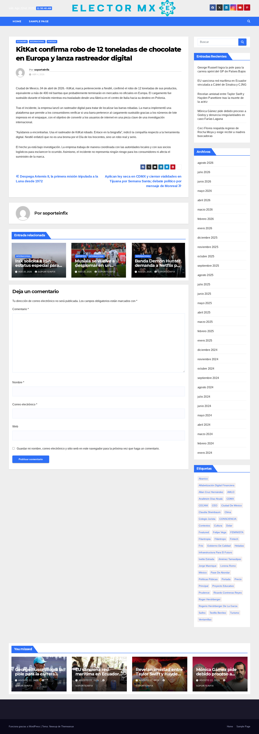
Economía (22, 42)
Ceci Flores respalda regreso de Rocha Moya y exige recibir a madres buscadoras (221, 132)
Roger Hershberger (209, 599)
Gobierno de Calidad (219, 545)
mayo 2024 (205, 415)
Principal (203, 586)
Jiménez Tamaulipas (229, 559)
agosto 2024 (205, 387)
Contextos (204, 525)
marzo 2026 (205, 209)
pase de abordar (220, 572)
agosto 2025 (205, 275)
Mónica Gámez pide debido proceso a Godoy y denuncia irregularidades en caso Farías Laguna (222, 115)
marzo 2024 (205, 434)
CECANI (203, 505)
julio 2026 (204, 172)
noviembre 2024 (208, 359)
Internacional (37, 42)
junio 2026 (204, 181)
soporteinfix (41, 69)
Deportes (81, 256)
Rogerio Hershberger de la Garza (218, 606)
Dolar (229, 525)
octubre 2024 (206, 368)
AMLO (230, 492)
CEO (214, 505)
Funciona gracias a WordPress (25, 726)
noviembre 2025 (208, 246)
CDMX (230, 498)
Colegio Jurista (207, 518)
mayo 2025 (205, 303)
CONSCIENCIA (227, 518)
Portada (52, 42)
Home (17, 21)
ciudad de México (231, 505)
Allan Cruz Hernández (211, 492)
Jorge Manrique (207, 565)
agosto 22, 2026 (28, 680)
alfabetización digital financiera (216, 485)
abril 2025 (204, 312)
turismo (234, 612)
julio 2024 (204, 396)
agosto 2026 (205, 162)
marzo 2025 (205, 321)
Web (15, 426)
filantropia (205, 539)
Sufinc (202, 612)
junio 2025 (204, 293)
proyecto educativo (223, 586)
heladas (239, 545)
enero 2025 (205, 340)
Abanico (203, 478)
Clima (228, 512)
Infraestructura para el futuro (215, 552)
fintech (234, 539)
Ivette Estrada (206, 559)
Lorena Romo (228, 565)
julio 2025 (204, 284)
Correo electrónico (24, 404)
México (203, 572)
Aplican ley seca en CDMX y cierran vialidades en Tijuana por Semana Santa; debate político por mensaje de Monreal (143, 181)
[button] (248, 21)
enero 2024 (205, 452)
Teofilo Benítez (218, 612)
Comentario (20, 309)
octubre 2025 (206, 256)
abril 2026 (204, 200)
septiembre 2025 (208, 265)
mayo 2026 (205, 190)
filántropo (220, 539)
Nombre (18, 382)
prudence (204, 592)
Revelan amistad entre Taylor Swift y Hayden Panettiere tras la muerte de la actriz (221, 97)
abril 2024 (204, 424)
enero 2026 (205, 228)
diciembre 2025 (207, 237)
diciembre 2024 (207, 349)
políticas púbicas (208, 579)
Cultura (218, 525)
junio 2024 (204, 406)
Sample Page (39, 21)
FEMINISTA (236, 532)
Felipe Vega (219, 532)
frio (201, 545)
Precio (238, 579)
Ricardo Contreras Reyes (228, 592)
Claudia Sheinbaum (210, 512)
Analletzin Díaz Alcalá (211, 498)
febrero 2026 (206, 218)
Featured (204, 532)
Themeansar (67, 726)
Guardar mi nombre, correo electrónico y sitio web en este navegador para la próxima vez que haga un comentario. (88, 448)
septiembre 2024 (208, 377)
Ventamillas (205, 619)
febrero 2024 (206, 443)
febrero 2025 (206, 331)
